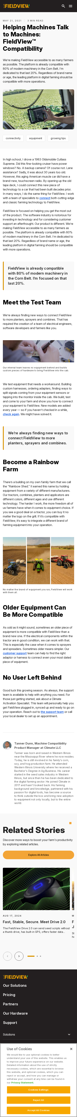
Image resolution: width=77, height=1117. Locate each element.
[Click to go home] (16, 6)
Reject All (38, 1100)
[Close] (71, 1049)
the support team (52, 712)
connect (44, 198)
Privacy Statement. (22, 1082)
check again (11, 414)
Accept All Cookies (38, 1110)
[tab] (31, 956)
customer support (15, 653)
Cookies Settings (38, 1089)
